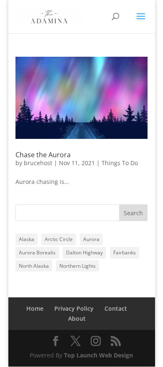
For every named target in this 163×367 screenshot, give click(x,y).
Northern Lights (77, 265)
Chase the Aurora (43, 154)
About (77, 318)
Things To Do (120, 163)
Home (34, 308)
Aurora (91, 239)
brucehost (38, 163)
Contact (115, 308)
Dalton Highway (84, 252)
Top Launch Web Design (98, 355)
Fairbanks (124, 252)
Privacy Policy (74, 308)
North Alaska (34, 265)
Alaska (26, 239)
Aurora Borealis (37, 252)
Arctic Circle (59, 239)
